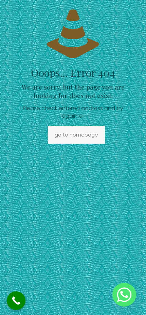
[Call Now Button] (16, 300)
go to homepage (76, 134)
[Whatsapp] (124, 295)
